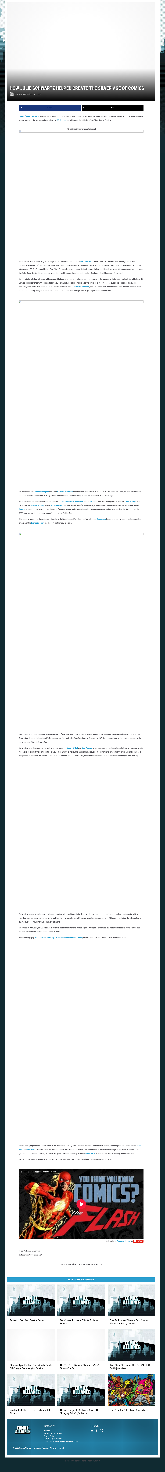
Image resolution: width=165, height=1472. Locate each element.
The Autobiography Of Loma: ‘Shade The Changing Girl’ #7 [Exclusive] (80, 1412)
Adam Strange (130, 501)
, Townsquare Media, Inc (40, 1448)
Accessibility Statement (53, 1433)
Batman (22, 509)
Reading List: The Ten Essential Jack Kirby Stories (31, 1412)
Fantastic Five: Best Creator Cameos (28, 1320)
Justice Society (37, 505)
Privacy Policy (49, 1436)
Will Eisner (31, 1149)
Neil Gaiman (90, 1153)
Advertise (47, 1431)
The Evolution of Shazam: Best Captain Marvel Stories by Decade (129, 1322)
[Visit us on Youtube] (92, 1430)
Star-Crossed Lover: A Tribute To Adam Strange (79, 1322)
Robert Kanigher (42, 492)
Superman (101, 519)
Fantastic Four (37, 523)
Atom (92, 501)
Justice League (57, 505)
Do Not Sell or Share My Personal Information (61, 1441)
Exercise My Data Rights (53, 1439)
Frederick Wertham (81, 286)
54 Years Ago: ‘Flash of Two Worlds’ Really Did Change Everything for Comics (31, 1367)
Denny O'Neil (72, 748)
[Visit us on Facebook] (97, 1430)
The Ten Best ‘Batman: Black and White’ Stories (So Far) (79, 1367)
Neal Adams (87, 748)
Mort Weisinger (86, 261)
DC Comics (61, 120)
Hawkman (79, 501)
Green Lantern (67, 501)
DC (41, 1255)
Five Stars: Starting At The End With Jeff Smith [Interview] (130, 1367)
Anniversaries (34, 1255)
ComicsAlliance (123, 1241)
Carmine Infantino (65, 492)
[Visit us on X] (102, 1430)
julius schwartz (35, 1251)
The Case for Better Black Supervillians (129, 1410)
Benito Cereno (19, 94)
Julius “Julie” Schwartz (29, 116)
